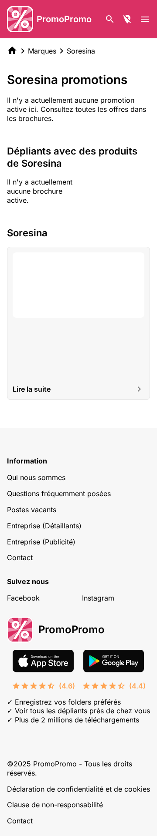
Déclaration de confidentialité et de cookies (78, 789)
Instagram (98, 598)
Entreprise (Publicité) (41, 541)
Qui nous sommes (36, 477)
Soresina (81, 51)
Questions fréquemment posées (59, 493)
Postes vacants (31, 509)
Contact (20, 557)
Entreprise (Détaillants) (44, 525)
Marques (42, 51)
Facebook (23, 598)
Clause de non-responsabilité (55, 804)
